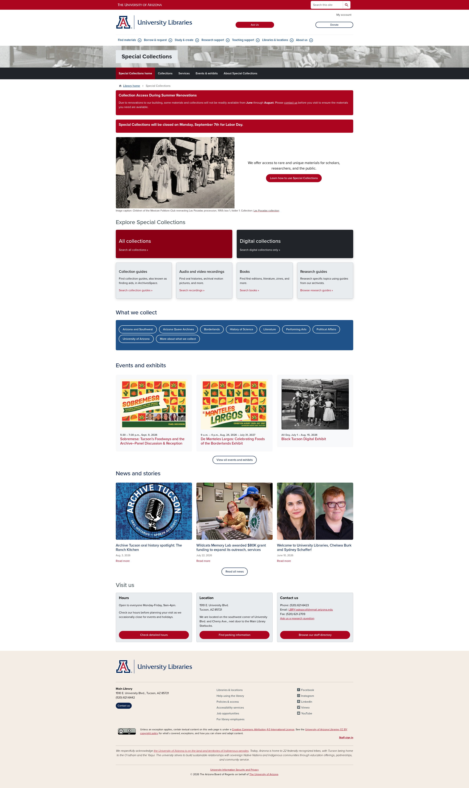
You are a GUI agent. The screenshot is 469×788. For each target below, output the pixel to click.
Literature (269, 329)
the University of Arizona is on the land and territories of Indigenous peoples (201, 751)
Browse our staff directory (315, 635)
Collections (165, 73)
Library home (131, 86)
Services (184, 73)
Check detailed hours (154, 635)
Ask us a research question (297, 618)
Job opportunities (228, 713)
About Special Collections (240, 73)
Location (207, 598)
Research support (213, 40)
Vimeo (305, 707)
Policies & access (228, 702)
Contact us (289, 598)
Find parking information (234, 635)
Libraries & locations (275, 40)
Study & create (184, 40)
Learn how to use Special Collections (294, 178)
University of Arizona (136, 339)
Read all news (235, 571)
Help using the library (230, 696)
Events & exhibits (207, 73)
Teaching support (243, 40)
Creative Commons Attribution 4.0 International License (263, 729)
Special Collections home (135, 73)
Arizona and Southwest (138, 329)
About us (301, 40)
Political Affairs (326, 329)
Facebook (307, 690)
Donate (334, 24)
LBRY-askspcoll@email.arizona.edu (311, 610)
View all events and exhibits (235, 460)
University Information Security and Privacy (234, 769)
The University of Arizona (263, 774)
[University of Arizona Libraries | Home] (154, 22)
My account (343, 15)
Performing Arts (296, 329)
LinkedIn (306, 702)
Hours (124, 598)
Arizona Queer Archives (178, 329)
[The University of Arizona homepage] (140, 5)
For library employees (230, 719)
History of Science (241, 329)
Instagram (307, 696)
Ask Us (255, 24)
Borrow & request (155, 40)
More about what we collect (178, 339)
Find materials (127, 40)
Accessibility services (230, 707)
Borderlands (212, 329)
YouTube (306, 713)
